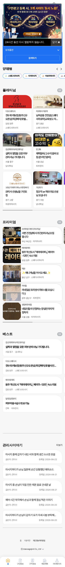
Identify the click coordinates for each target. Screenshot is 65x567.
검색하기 (32, 58)
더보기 (59, 445)
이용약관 (27, 540)
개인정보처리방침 (39, 540)
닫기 (55, 42)
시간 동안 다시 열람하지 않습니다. (24, 42)
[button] (57, 69)
